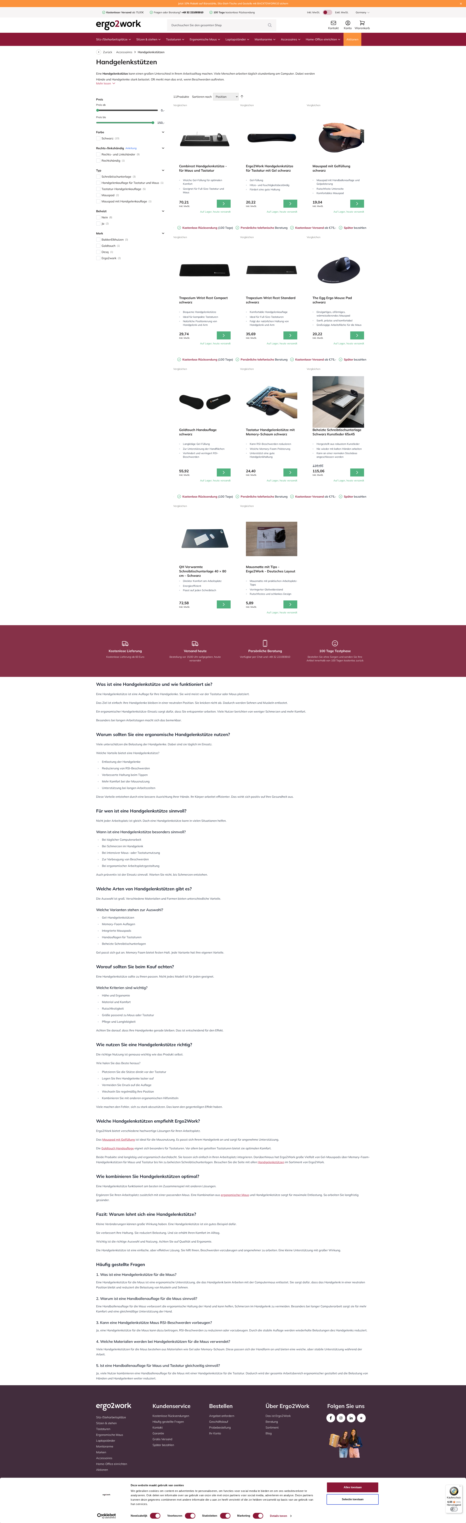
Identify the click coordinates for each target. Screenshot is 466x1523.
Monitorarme (263, 39)
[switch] (190, 1516)
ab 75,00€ (125, 12)
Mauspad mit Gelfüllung (118, 1139)
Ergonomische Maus (203, 39)
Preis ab (101, 104)
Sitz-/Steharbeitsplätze (112, 39)
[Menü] (460, 1487)
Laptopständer (236, 39)
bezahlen (355, 228)
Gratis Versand (162, 1439)
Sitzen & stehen (146, 39)
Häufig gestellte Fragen (168, 1421)
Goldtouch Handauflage (117, 1148)
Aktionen (352, 39)
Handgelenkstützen (271, 1162)
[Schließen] (461, 4)
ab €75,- (315, 228)
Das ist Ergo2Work (278, 1416)
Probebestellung (220, 1427)
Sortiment (272, 1427)
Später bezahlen (163, 1445)
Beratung (264, 228)
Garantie (158, 1433)
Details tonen (278, 1515)
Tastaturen (173, 39)
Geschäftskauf (218, 1421)
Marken (101, 1452)
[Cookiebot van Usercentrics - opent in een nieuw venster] (107, 1516)
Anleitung (131, 148)
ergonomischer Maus (235, 1195)
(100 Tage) (207, 228)
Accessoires (289, 39)
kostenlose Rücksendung (234, 12)
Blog (269, 1433)
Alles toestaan (353, 1487)
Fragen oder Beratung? (167, 12)
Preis (99, 99)
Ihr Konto (215, 1433)
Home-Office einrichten (321, 39)
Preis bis (101, 117)
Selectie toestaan (353, 1499)
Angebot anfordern (221, 1416)
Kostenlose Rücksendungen (171, 1416)
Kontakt (158, 1427)
